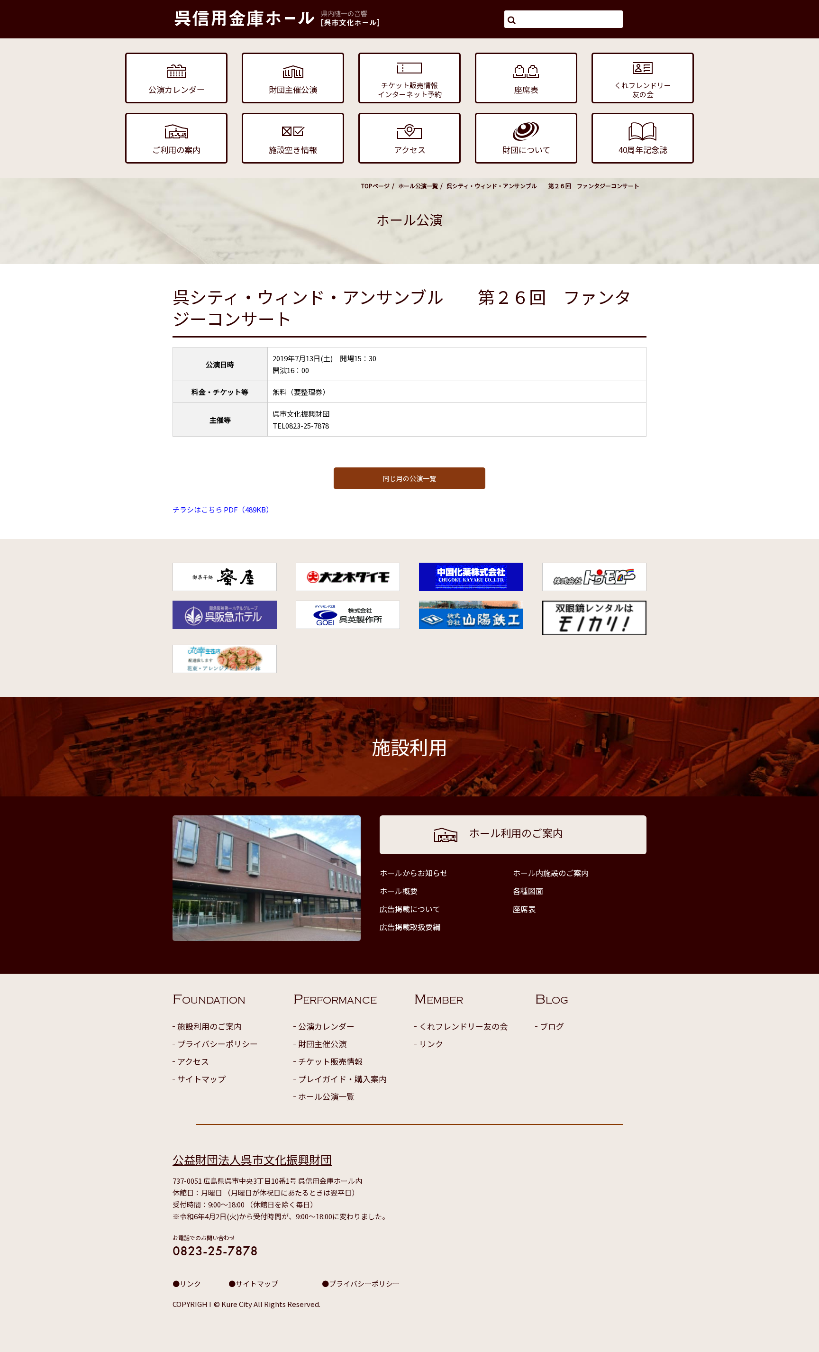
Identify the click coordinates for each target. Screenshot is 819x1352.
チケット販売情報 (330, 1061)
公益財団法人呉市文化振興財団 (252, 1159)
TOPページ (375, 186)
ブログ (552, 1026)
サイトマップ (201, 1079)
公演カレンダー (326, 1026)
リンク (431, 1044)
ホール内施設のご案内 (551, 872)
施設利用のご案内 (209, 1026)
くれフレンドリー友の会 (463, 1026)
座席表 (524, 908)
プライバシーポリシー (217, 1044)
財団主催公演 (322, 1044)
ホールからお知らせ (414, 872)
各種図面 (528, 890)
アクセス (193, 1061)
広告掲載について (410, 908)
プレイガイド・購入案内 (342, 1079)
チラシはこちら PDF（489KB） (223, 509)
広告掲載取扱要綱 (410, 926)
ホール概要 (399, 890)
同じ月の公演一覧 (409, 478)
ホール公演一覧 (418, 186)
